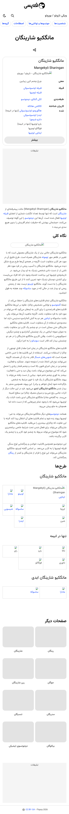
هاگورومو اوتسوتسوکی (30, 111)
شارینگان (61, 213)
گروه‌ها (5, 23)
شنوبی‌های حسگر (43, 357)
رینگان (11, 453)
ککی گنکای (36, 99)
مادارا (10, 494)
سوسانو (35, 341)
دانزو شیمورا (36, 119)
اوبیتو (30, 284)
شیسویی (8, 509)
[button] (13, 16)
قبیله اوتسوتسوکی (32, 88)
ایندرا (21, 521)
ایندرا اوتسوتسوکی (33, 115)
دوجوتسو (25, 99)
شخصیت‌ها (60, 23)
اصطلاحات (19, 23)
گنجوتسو (56, 305)
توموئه (45, 257)
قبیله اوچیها (36, 93)
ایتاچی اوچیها (35, 133)
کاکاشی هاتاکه (35, 106)
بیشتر (34, 140)
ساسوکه (27, 288)
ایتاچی (47, 318)
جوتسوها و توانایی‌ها (39, 23)
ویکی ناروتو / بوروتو (56, 15)
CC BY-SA (30, 809)
